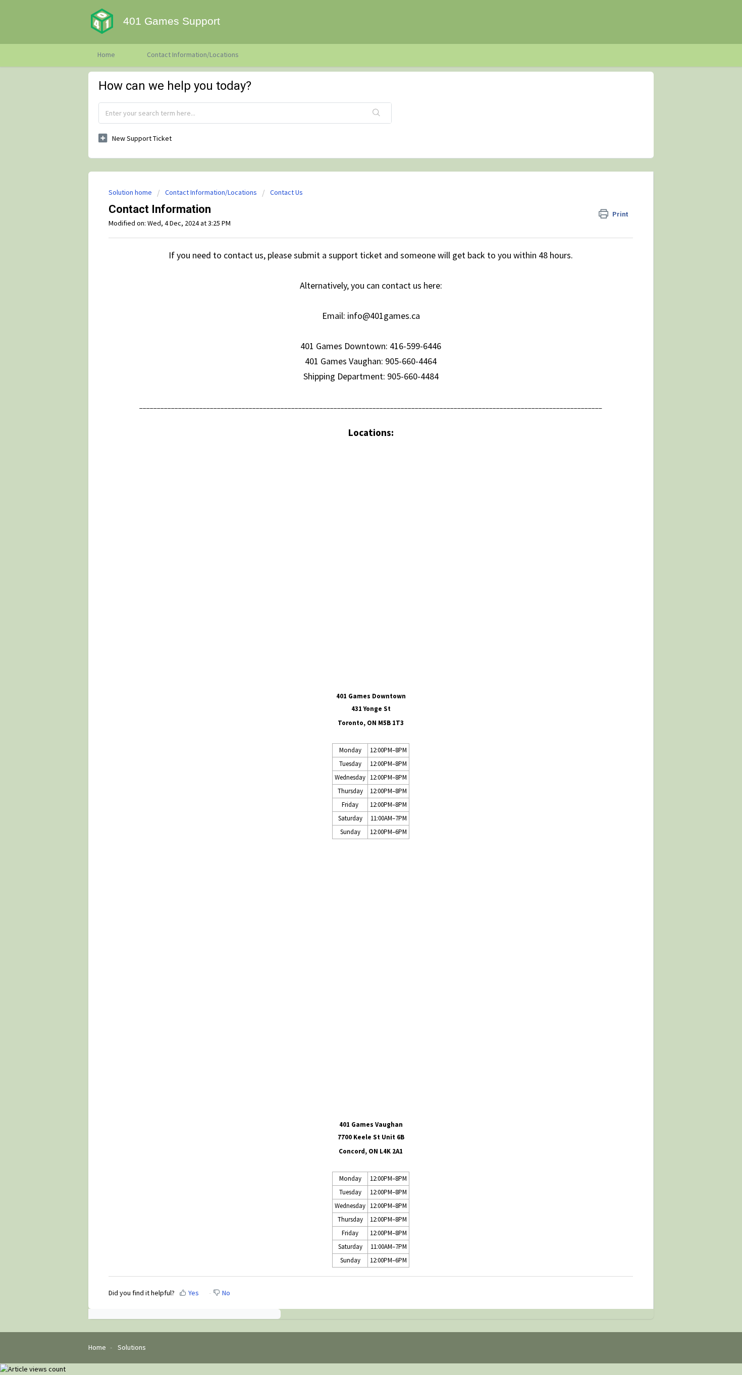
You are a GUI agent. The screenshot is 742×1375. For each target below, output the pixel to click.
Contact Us (286, 192)
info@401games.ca (383, 315)
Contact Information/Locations (193, 54)
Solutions (132, 1347)
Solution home (131, 192)
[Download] (352, 571)
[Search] (376, 113)
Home (106, 54)
